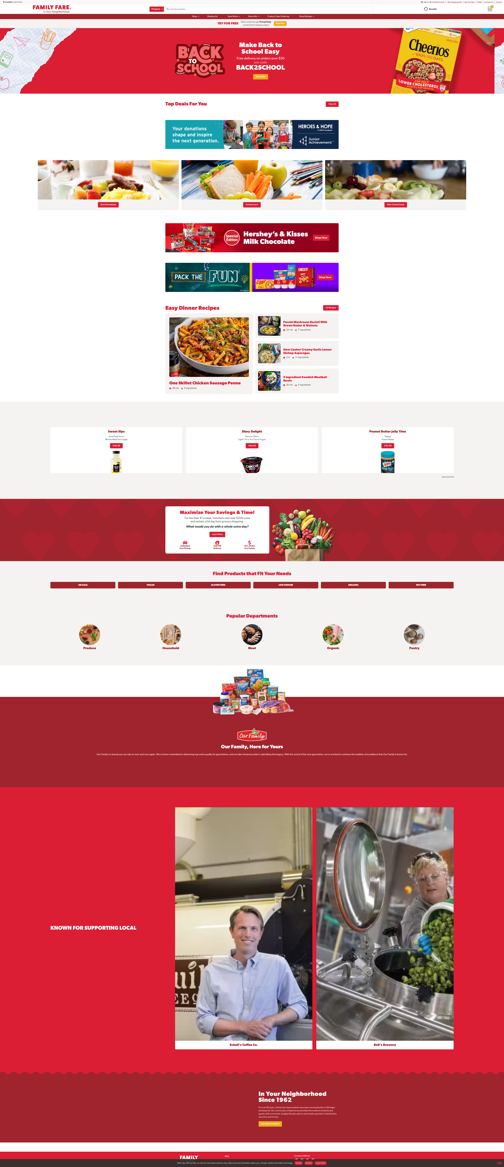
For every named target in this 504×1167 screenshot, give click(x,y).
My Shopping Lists (455, 2)
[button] (3, 60)
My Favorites (469, 2)
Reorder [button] (433, 9)
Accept (299, 1163)
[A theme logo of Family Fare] (52, 9)
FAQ (227, 1156)
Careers (499, 2)
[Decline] (499, 1163)
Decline (309, 1163)
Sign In (426, 2)
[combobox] (156, 9)
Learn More (321, 1163)
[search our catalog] (167, 9)
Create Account (438, 2)
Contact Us (489, 2)
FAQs (480, 2)
